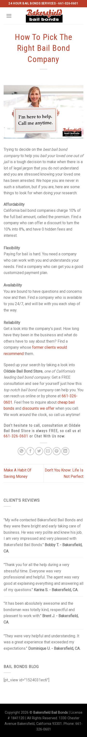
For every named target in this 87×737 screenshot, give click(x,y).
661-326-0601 (16, 436)
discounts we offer (38, 408)
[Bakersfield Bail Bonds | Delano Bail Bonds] (47, 15)
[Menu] (9, 16)
